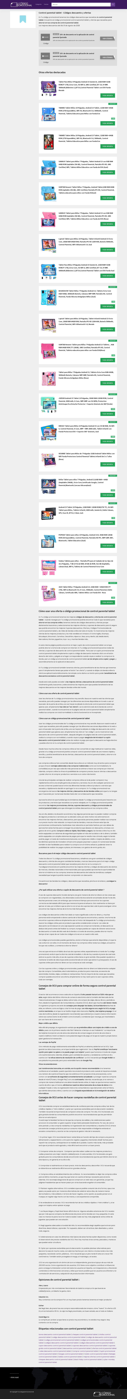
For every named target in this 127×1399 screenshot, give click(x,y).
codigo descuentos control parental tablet (69, 1337)
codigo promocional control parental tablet (62, 1340)
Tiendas (46, 4)
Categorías (38, 4)
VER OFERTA (107, 95)
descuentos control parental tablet (77, 1348)
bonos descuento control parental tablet (55, 1334)
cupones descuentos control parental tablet (89, 1345)
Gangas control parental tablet (70, 1354)
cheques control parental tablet (85, 1334)
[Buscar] (113, 4)
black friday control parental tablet (88, 1359)
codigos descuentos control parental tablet (97, 1343)
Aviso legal (14, 1377)
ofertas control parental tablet (104, 1348)
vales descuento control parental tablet (55, 1351)
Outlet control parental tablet (96, 1354)
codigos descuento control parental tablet (61, 1343)
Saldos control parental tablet (70, 1357)
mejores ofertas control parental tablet (98, 1357)
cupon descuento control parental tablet (55, 1345)
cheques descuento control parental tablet (56, 1359)
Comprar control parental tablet (85, 1351)
